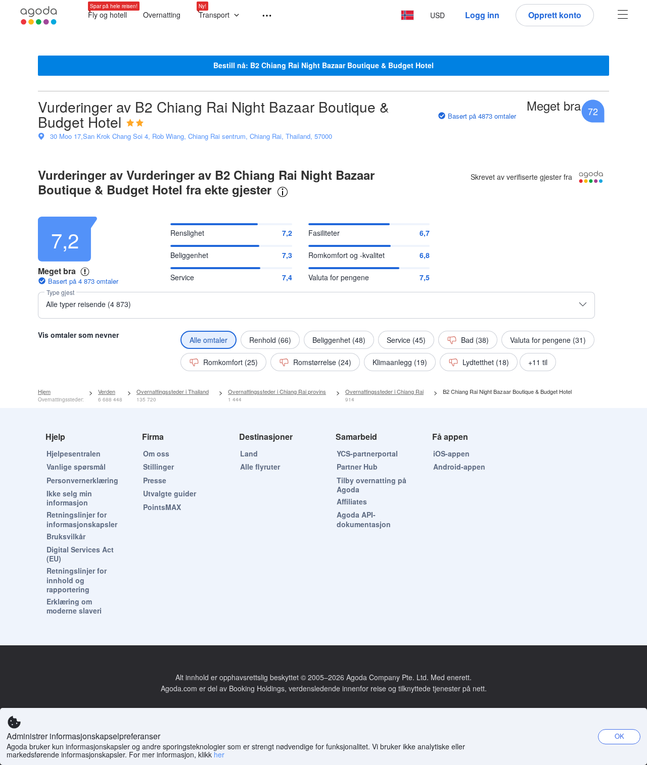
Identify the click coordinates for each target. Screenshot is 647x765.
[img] (135, 123)
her (219, 754)
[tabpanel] (323, 291)
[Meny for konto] (623, 15)
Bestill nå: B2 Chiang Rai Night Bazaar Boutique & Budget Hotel (323, 65)
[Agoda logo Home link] (39, 15)
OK (619, 736)
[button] (221, 15)
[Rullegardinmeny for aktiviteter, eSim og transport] (262, 16)
